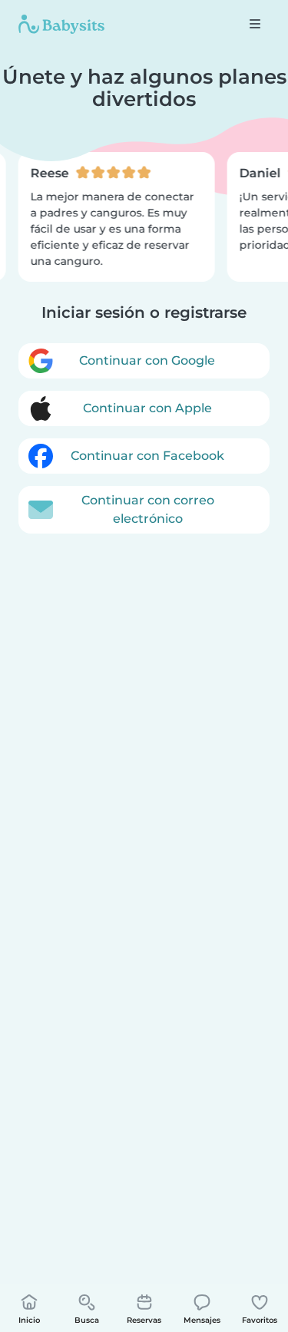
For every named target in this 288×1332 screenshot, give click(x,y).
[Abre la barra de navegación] (255, 23)
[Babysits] (61, 23)
